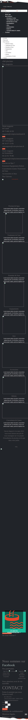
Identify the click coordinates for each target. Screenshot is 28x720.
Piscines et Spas (11, 18)
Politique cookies (8, 717)
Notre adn (8, 14)
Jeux (7, 25)
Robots (8, 28)
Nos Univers (8, 16)
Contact (7, 32)
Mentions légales (8, 714)
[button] (3, 8)
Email (3, 706)
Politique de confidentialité (12, 711)
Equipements (10, 23)
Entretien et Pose (11, 21)
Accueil (7, 12)
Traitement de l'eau (14, 235)
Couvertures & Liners (14, 420)
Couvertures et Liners (13, 30)
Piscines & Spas (14, 206)
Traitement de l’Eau (12, 20)
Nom (3, 702)
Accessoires (10, 27)
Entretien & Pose (14, 275)
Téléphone (4, 704)
